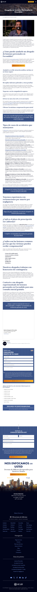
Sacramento (28, 527)
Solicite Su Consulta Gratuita (18, 474)
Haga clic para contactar (11, 211)
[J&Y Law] (3, 2)
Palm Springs (29, 525)
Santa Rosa (13, 531)
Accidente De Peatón (7, 394)
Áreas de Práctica (18, 546)
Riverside (20, 527)
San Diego (20, 529)
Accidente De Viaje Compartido (8, 400)
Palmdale (5, 527)
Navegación (18, 535)
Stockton (20, 531)
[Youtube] (11, 578)
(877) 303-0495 (19, 119)
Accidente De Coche (18, 563)
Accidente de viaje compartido (18, 565)
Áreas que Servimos (18, 544)
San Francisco (29, 529)
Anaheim (5, 523)
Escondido (20, 523)
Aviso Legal (30, 587)
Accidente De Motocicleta (18, 567)
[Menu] (36, 2)
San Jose (12, 529)
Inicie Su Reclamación (18, 65)
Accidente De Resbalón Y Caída (8, 396)
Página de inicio (18, 539)
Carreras (18, 550)
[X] (14, 578)
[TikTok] (26, 578)
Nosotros (18, 542)
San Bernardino (6, 529)
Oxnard (20, 525)
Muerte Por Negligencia (18, 571)
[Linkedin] (23, 578)
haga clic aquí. (10, 377)
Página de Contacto (8, 453)
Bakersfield (13, 523)
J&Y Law (13, 587)
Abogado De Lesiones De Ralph (8, 389)
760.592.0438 (6, 333)
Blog (18, 548)
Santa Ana (5, 531)
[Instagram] (20, 578)
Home (3, 17)
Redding (12, 527)
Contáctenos (18, 552)
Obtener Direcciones (18, 513)
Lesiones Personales (18, 561)
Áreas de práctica (18, 557)
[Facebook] (17, 578)
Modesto (5, 525)
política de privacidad (19, 453)
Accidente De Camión (7, 391)
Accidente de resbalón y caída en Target (10, 398)
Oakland (12, 525)
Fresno (27, 523)
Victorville (28, 531)
